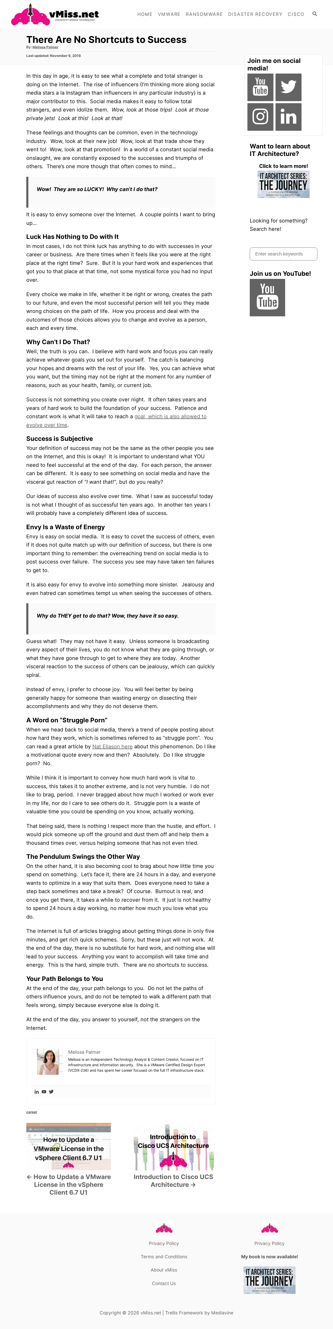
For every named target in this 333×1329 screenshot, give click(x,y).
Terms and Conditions (164, 1256)
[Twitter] (51, 1092)
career (31, 1112)
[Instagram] (260, 117)
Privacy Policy (164, 1243)
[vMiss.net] (57, 14)
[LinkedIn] (289, 117)
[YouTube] (260, 87)
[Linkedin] (36, 1092)
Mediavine (222, 1312)
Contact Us (164, 1283)
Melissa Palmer (45, 47)
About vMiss (164, 1270)
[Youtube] (44, 1092)
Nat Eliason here (112, 746)
